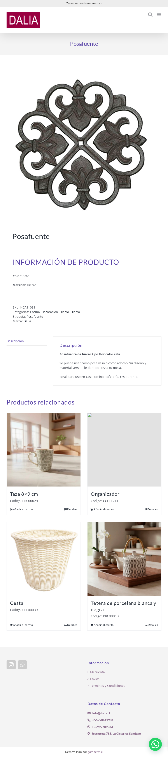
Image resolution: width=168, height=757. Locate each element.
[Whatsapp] (22, 664)
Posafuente (35, 316)
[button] (155, 744)
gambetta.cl (95, 752)
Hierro (64, 312)
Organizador (105, 494)
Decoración (50, 312)
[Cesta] (43, 559)
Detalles (72, 509)
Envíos (95, 679)
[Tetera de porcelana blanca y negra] (124, 559)
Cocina (35, 312)
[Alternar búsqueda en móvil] (150, 14)
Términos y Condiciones (107, 686)
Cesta (16, 603)
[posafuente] (84, 144)
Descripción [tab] (15, 341)
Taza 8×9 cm (24, 494)
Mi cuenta (97, 672)
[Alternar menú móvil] (159, 14)
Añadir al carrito (23, 509)
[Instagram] (11, 664)
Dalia (27, 321)
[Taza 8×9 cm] (43, 450)
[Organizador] (124, 450)
